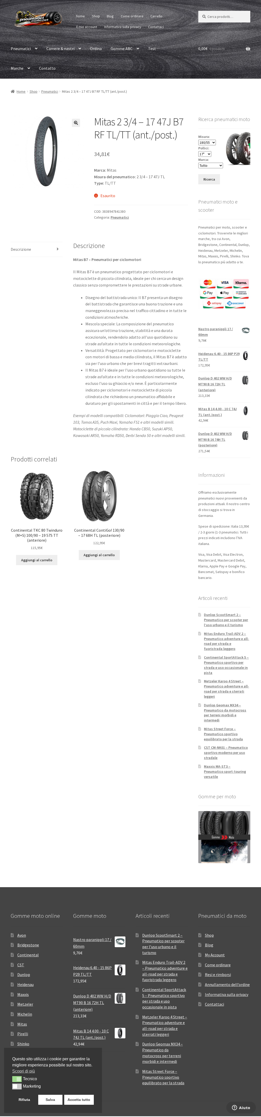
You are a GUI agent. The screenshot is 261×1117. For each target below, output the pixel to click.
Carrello (156, 16)
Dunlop (23, 974)
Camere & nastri (60, 48)
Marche (17, 68)
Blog (110, 16)
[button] (76, 123)
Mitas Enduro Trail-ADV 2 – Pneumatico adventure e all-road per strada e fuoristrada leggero (226, 641)
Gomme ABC (122, 48)
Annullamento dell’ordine (227, 984)
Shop (96, 16)
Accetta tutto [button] (79, 1100)
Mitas (22, 1024)
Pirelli (22, 1033)
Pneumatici (21, 48)
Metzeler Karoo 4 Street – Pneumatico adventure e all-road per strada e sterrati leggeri (226, 688)
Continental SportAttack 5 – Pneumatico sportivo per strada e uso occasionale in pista (226, 665)
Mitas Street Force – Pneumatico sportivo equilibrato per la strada (223, 734)
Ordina (96, 48)
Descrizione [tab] (21, 249)
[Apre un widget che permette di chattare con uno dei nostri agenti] (241, 1108)
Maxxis (23, 994)
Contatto (47, 68)
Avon (21, 935)
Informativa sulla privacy (122, 27)
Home (21, 91)
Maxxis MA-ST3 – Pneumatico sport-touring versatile (225, 771)
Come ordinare (132, 16)
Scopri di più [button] (23, 1071)
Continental (28, 954)
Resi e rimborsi (218, 974)
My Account (215, 954)
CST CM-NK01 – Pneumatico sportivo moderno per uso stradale (226, 752)
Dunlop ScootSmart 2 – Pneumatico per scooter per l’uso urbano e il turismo (226, 619)
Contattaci (156, 27)
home (80, 16)
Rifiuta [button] (24, 1100)
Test (152, 48)
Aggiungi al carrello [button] (36, 560)
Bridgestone (28, 944)
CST (20, 964)
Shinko (23, 1043)
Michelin (24, 1014)
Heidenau (25, 984)
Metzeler (25, 1004)
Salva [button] (50, 1100)
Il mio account (86, 27)
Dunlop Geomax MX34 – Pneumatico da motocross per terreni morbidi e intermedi (225, 712)
